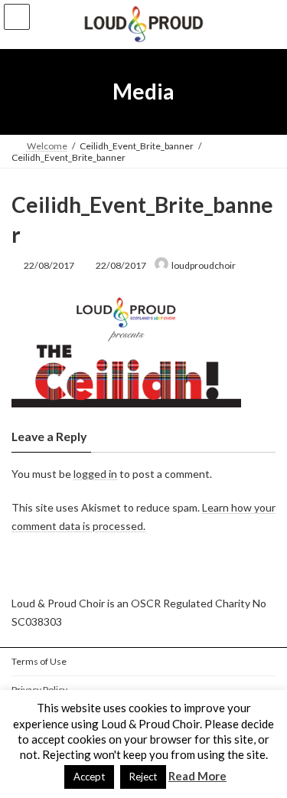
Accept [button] (89, 776)
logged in (95, 473)
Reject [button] (143, 776)
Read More (197, 776)
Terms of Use (39, 661)
